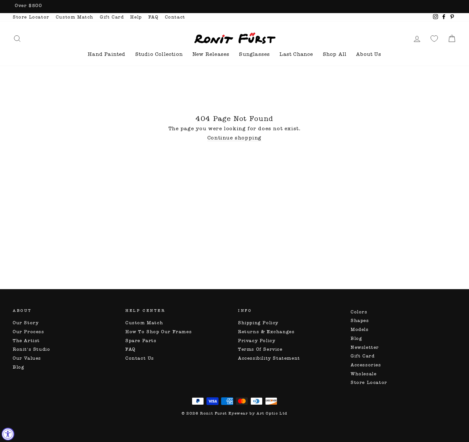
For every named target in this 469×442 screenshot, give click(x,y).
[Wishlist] (434, 38)
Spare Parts (141, 340)
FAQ (153, 17)
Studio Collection (159, 54)
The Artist (26, 340)
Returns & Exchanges (266, 331)
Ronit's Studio (31, 349)
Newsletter (365, 347)
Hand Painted (106, 54)
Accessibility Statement (269, 358)
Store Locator (31, 17)
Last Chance (296, 54)
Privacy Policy (256, 340)
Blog (18, 367)
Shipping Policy (258, 323)
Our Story (26, 323)
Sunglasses (254, 54)
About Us (368, 54)
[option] (234, 6)
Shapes (360, 320)
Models (360, 329)
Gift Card (112, 17)
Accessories (366, 365)
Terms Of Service (260, 349)
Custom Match (74, 17)
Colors (359, 312)
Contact (175, 17)
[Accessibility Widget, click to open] (8, 434)
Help (136, 17)
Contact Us (139, 358)
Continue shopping (234, 138)
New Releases (210, 54)
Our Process (28, 331)
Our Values (27, 358)
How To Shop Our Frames (158, 331)
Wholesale (363, 374)
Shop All (335, 54)
